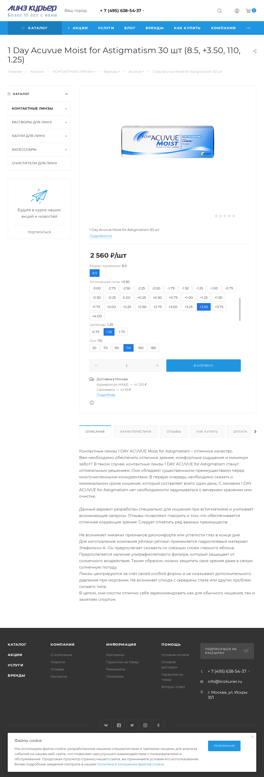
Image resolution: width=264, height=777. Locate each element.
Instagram (145, 725)
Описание (95, 431)
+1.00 (189, 297)
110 (128, 348)
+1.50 (218, 297)
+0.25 (141, 297)
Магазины (115, 655)
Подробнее (106, 395)
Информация (121, 644)
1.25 (109, 332)
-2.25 (141, 288)
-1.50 (185, 288)
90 (117, 348)
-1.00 (214, 288)
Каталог (17, 644)
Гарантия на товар (122, 662)
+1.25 (204, 297)
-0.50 (96, 297)
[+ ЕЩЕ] (248, 28)
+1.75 (96, 307)
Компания (63, 644)
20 (94, 348)
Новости (58, 662)
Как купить (207, 431)
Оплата (240, 431)
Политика (114, 676)
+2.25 (127, 307)
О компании (61, 655)
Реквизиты (115, 669)
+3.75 (219, 307)
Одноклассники (158, 725)
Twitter (132, 725)
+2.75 (157, 307)
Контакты (59, 676)
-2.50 (126, 288)
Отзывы (174, 431)
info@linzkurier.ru (225, 681)
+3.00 (173, 307)
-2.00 (156, 288)
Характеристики (135, 431)
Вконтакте (105, 725)
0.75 (95, 332)
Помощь (171, 644)
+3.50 (204, 307)
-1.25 (199, 288)
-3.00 (96, 288)
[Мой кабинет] (237, 11)
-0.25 (112, 297)
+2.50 (142, 307)
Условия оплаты (175, 655)
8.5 (94, 273)
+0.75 (173, 297)
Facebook (119, 725)
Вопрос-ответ (173, 687)
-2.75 (112, 288)
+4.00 (97, 316)
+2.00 (111, 307)
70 (105, 348)
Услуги (15, 665)
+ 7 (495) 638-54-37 (120, 10)
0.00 (126, 297)
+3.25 (189, 307)
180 (153, 348)
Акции (15, 655)
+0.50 (157, 297)
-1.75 (171, 288)
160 (141, 348)
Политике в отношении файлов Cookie (130, 764)
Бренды (16, 675)
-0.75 (229, 288)
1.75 (122, 332)
